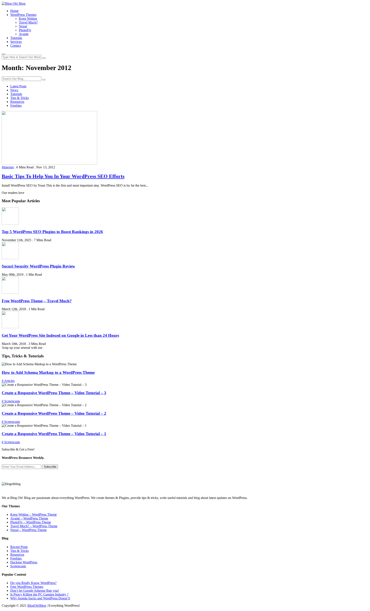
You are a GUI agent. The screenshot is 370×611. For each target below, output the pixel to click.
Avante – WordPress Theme (29, 518)
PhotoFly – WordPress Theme (30, 522)
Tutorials (16, 38)
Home (14, 11)
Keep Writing (28, 18)
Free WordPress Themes (26, 587)
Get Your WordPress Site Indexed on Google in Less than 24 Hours (60, 335)
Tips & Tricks (19, 98)
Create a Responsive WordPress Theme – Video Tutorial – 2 (54, 413)
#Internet (8, 167)
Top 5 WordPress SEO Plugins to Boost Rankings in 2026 (52, 231)
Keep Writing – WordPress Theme (33, 514)
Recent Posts (19, 547)
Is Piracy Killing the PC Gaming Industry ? (39, 594)
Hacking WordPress (23, 562)
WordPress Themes (23, 14)
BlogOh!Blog (36, 605)
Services (16, 41)
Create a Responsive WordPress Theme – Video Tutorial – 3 (54, 393)
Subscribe (50, 466)
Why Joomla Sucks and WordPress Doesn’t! (40, 598)
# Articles (8, 381)
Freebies (16, 105)
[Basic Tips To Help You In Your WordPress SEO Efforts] (49, 163)
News (14, 90)
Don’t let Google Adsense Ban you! (34, 590)
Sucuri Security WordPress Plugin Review (38, 266)
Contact (15, 45)
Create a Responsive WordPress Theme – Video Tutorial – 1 (54, 433)
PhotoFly (25, 30)
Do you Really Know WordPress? (33, 583)
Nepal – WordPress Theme (28, 530)
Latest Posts (18, 86)
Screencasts (18, 566)
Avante (23, 34)
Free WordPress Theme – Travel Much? (37, 301)
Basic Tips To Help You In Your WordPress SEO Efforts (63, 176)
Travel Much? (28, 22)
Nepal (23, 26)
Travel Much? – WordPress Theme (33, 526)
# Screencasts (11, 401)
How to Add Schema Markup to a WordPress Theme (48, 372)
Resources (17, 101)
